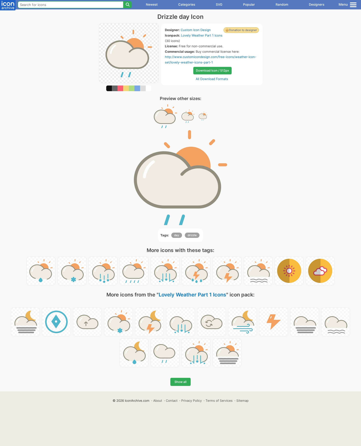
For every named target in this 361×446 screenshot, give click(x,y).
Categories (186, 4)
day (176, 235)
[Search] (127, 4)
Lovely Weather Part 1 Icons (201, 35)
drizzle (192, 235)
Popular (249, 4)
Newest (152, 4)
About (157, 400)
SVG (219, 4)
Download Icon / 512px (212, 70)
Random (282, 4)
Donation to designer (243, 30)
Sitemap (242, 400)
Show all (180, 382)
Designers (316, 4)
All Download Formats (212, 79)
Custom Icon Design (196, 30)
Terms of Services (219, 400)
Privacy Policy (191, 400)
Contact (171, 400)
